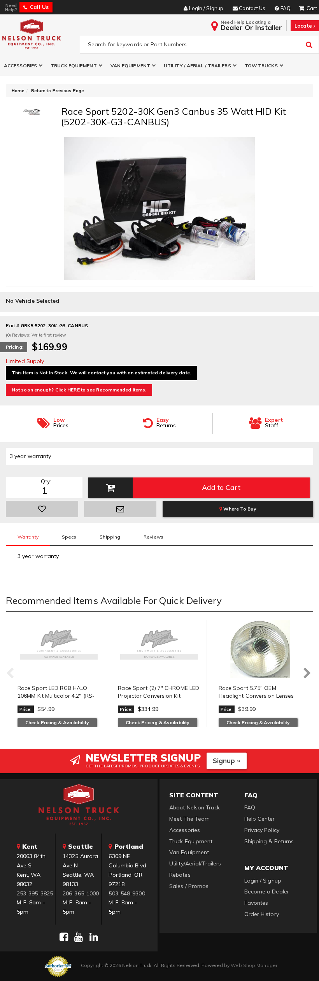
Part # (12, 325)
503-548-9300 (127, 893)
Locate (304, 26)
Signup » (226, 760)
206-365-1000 (81, 893)
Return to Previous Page (57, 90)
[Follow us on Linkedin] (94, 937)
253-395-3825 (35, 893)
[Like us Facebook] (64, 937)
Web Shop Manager (254, 965)
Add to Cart (221, 487)
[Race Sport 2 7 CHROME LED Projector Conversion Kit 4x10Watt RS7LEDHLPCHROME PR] (159, 649)
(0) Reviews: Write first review (36, 335)
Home (18, 90)
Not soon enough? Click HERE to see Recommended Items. (79, 390)
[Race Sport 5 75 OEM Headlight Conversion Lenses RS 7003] (260, 649)
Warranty (28, 537)
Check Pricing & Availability (57, 722)
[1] (42, 509)
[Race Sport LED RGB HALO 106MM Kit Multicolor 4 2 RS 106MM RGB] (59, 649)
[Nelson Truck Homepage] (38, 33)
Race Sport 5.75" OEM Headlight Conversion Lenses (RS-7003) (256, 695)
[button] (23, 65)
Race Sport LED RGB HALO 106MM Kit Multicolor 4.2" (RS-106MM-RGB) (56, 695)
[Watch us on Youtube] (78, 937)
